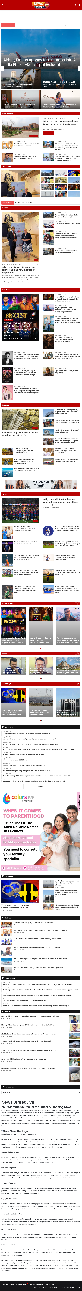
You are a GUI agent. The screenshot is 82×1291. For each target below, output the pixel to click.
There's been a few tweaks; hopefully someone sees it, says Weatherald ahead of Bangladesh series (67, 589)
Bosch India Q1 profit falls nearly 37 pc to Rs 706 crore (67, 431)
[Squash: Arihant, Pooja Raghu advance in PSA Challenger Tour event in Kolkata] (48, 557)
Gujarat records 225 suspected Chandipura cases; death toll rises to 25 (26, 1041)
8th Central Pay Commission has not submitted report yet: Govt (20, 434)
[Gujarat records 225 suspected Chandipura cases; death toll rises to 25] (75, 1044)
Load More (41, 786)
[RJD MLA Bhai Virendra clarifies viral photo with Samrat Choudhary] (21, 79)
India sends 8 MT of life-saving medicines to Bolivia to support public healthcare (30, 1068)
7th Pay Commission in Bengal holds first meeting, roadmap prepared (38, 968)
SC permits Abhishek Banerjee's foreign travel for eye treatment (24, 1059)
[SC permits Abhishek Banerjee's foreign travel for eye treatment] (75, 1062)
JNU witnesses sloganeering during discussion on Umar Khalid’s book (34, 62)
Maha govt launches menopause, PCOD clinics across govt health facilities (28, 1025)
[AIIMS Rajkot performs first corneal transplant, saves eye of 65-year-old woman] (68, 666)
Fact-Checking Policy (73, 1287)
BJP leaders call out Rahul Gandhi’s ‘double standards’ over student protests (40, 930)
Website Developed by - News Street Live (42, 1284)
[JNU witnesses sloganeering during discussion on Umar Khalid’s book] (41, 49)
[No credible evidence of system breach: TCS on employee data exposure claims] (68, 702)
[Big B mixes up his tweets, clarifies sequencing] (48, 371)
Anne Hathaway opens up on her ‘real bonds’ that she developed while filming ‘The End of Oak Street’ (67, 320)
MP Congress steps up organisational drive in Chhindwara (34, 923)
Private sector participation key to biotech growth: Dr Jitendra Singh (67, 906)
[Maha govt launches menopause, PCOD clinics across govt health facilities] (41, 666)
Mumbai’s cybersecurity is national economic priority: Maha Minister (37, 939)
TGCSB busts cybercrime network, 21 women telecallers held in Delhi (18, 906)
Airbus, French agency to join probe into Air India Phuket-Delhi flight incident (40, 959)
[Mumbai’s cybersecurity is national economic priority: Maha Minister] (7, 941)
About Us (37, 1287)
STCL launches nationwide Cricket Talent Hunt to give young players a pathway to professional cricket (49, 25)
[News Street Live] (41, 5)
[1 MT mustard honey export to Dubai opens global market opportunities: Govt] (7, 451)
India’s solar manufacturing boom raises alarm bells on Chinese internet (67, 883)
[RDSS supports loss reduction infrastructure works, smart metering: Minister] (7, 461)
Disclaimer (61, 1287)
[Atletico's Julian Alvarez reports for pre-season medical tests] (7, 546)
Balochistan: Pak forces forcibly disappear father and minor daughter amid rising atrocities (20, 104)
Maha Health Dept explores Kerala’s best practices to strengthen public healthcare (30, 1016)
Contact (44, 1287)
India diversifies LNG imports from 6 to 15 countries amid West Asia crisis (26, 469)
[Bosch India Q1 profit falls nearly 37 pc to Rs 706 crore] (48, 432)
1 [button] (40, 648)
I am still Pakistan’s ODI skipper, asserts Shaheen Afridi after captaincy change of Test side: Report (25, 589)
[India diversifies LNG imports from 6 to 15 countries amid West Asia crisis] (7, 472)
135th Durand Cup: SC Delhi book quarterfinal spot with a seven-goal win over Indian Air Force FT (60, 84)
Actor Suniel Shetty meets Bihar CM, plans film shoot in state (59, 106)
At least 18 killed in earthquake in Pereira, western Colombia (66, 216)
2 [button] (41, 678)
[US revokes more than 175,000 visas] (48, 224)
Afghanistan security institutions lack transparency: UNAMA (66, 252)
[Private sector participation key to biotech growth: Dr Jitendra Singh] (48, 907)
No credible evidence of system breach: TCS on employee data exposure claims (66, 893)
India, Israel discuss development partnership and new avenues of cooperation (18, 270)
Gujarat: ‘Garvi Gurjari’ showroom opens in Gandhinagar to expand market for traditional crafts (66, 441)
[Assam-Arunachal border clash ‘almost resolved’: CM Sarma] (7, 157)
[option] (41, 69)
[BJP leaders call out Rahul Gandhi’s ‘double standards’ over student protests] (7, 932)
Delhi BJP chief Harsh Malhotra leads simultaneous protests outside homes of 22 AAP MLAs (67, 158)
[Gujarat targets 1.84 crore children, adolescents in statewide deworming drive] (75, 1053)
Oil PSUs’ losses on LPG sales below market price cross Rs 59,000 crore (67, 421)
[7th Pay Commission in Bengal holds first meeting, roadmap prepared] (7, 970)
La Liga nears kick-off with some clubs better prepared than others (60, 500)
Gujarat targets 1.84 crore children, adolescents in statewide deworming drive (29, 1050)
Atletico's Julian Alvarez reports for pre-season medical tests (26, 543)
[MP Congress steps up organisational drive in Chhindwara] (7, 925)
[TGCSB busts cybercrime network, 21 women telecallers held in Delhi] (14, 702)
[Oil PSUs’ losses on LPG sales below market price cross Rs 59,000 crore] (48, 423)
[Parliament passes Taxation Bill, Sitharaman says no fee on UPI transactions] (48, 452)
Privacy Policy (52, 1287)
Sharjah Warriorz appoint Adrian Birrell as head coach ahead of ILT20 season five (67, 572)
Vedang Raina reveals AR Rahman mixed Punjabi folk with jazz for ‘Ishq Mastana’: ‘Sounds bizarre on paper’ (26, 391)
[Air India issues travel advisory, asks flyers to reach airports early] (48, 461)
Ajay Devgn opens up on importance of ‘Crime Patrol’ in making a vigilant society (66, 310)
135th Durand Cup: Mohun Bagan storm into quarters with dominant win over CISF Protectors (26, 572)
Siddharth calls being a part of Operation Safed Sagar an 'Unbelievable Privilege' (65, 339)
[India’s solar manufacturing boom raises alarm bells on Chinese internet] (41, 702)
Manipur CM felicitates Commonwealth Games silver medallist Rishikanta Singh (24, 528)
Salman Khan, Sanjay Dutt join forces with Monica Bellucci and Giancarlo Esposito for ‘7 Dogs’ (25, 373)
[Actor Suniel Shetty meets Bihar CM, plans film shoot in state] (60, 100)
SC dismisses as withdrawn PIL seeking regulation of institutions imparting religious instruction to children (66, 147)
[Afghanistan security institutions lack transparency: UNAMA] (48, 251)
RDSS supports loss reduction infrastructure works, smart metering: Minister (24, 461)
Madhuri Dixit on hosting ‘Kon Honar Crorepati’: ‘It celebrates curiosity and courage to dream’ (67, 299)
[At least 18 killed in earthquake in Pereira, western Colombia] (48, 215)
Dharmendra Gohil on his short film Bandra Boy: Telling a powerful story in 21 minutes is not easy (67, 356)
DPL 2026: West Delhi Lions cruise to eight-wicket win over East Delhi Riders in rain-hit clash (26, 557)
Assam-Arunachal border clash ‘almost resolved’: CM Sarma (25, 158)
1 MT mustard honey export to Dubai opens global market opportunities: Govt (24, 450)
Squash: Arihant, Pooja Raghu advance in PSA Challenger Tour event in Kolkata (66, 557)
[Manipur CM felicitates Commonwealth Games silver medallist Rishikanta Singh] (7, 532)
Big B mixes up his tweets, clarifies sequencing (67, 372)
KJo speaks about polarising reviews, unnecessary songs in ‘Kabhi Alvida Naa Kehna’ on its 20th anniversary (26, 356)
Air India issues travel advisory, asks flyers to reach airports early (67, 460)
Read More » (48, 133)
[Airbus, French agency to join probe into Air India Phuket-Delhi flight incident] (7, 961)
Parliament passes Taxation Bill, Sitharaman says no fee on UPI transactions (66, 450)
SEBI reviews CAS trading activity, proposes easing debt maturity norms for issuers (66, 412)
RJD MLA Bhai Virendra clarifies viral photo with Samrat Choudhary (20, 85)
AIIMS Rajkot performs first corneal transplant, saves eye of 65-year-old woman (29, 1034)
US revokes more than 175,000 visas (67, 224)
